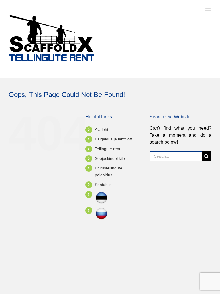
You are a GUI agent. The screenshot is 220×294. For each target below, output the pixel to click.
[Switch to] (118, 197)
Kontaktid (103, 184)
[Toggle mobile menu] (208, 9)
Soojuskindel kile (110, 158)
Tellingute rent (107, 148)
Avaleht (101, 129)
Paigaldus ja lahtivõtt (113, 139)
